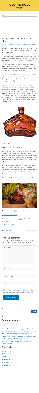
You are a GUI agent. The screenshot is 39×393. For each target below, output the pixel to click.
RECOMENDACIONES (8, 359)
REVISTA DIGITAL (7, 362)
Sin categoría (6, 368)
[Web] (19, 283)
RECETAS (4, 356)
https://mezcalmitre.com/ (9, 215)
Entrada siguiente (32, 230)
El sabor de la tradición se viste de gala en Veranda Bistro (18, 329)
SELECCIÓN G (6, 365)
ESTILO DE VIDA (7, 354)
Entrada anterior (6, 230)
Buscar (4, 309)
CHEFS (4, 351)
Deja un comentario (7, 44)
